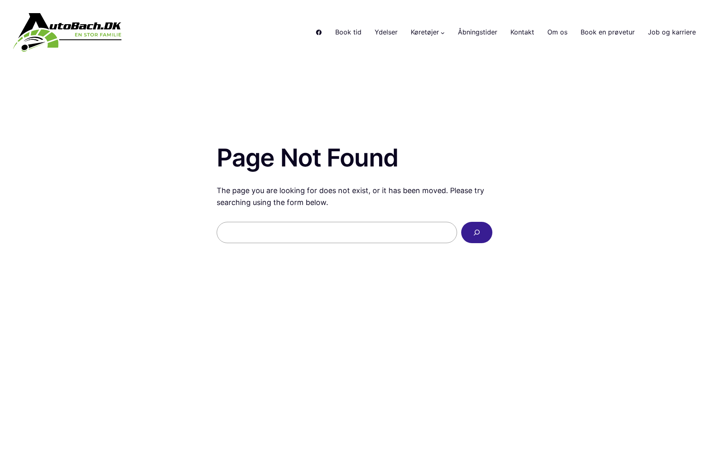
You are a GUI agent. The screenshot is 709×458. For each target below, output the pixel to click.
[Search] (476, 232)
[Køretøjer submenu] (443, 32)
